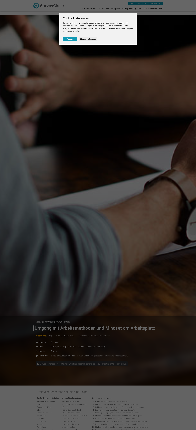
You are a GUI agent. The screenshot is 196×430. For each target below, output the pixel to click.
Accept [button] (70, 39)
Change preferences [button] (88, 39)
